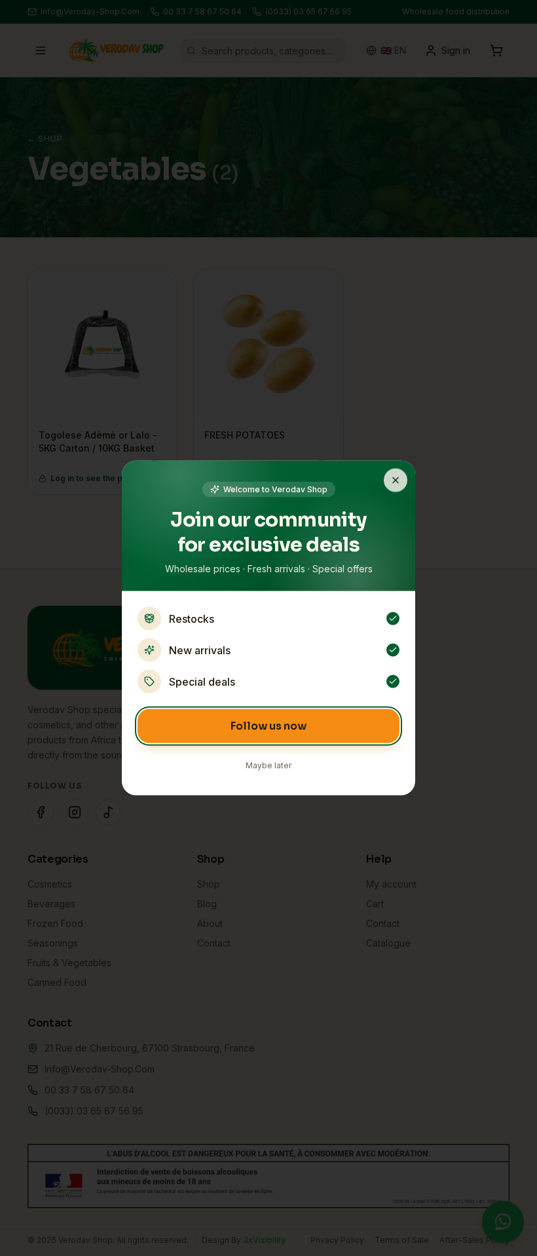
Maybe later (268, 765)
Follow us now (268, 726)
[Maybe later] (395, 480)
